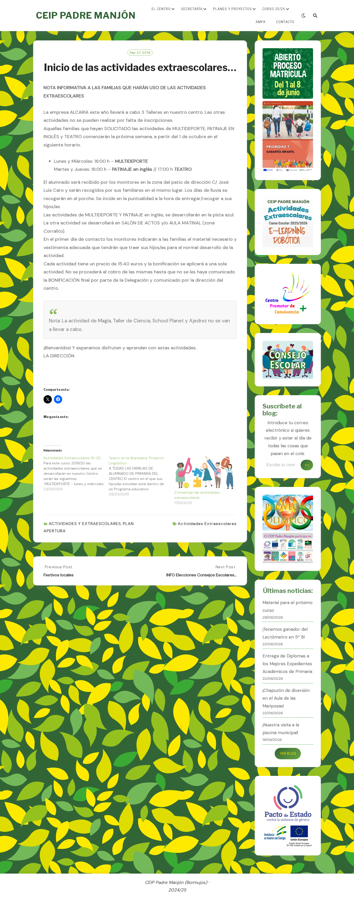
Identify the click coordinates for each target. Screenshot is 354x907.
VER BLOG (288, 753)
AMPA (261, 22)
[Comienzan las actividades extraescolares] (204, 472)
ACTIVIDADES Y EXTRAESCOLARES (85, 523)
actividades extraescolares (207, 523)
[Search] (315, 15)
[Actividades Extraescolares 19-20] (76, 473)
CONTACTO (285, 22)
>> (307, 464)
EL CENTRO (161, 9)
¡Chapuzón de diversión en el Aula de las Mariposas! (286, 698)
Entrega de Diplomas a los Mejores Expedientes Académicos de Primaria (287, 663)
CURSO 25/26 (273, 9)
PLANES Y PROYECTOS (232, 9)
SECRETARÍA (192, 9)
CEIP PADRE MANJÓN (86, 15)
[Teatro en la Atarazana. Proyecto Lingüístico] (141, 476)
